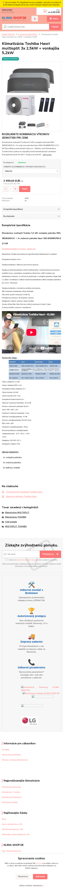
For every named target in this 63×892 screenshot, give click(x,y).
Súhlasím (40, 876)
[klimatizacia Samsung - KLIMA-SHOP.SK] (40, 688)
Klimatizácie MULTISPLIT (28, 34)
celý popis (47, 154)
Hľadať (55, 26)
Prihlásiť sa (48, 554)
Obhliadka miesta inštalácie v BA (16, 834)
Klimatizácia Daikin (10, 802)
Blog (4, 819)
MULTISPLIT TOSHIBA (16, 526)
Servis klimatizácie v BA (12, 824)
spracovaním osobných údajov (26, 560)
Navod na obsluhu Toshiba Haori (21, 496)
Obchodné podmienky (11, 755)
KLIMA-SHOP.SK (8, 34)
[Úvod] (14, 18)
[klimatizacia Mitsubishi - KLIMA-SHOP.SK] (43, 699)
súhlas (39, 863)
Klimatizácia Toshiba (11, 792)
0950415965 (7, 10)
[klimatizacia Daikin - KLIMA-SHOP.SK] (32, 710)
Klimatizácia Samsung (11, 787)
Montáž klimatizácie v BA (12, 829)
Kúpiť (24, 188)
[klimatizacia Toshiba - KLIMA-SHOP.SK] (41, 693)
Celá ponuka (11, 522)
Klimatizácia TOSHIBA (15, 517)
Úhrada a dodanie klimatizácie (15, 760)
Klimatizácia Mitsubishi (11, 797)
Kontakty (5, 749)
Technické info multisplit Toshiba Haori (24, 491)
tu (42, 885)
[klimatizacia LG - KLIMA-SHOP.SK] (29, 721)
